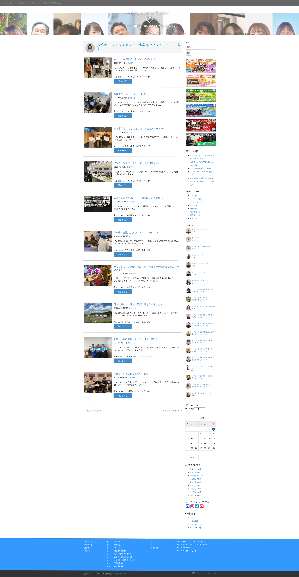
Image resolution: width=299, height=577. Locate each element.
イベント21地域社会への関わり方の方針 (120, 560)
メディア (87, 551)
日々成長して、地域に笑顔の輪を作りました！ (138, 304)
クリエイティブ (196, 202)
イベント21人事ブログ (182, 548)
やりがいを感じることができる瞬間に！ (135, 59)
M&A (153, 545)
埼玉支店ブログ (195, 492)
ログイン (193, 518)
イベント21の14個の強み (115, 566)
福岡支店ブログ (195, 495)
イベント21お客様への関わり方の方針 (120, 557)
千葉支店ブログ (195, 489)
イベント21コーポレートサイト (185, 551)
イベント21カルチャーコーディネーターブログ (191, 545)
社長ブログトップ (90, 542)
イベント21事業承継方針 (115, 563)
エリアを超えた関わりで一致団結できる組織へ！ (139, 198)
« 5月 (192, 457)
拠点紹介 (193, 209)
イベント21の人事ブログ (149, 13)
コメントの (195, 524)
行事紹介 (193, 218)
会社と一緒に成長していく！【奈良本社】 (136, 339)
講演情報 (87, 548)
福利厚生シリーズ (196, 215)
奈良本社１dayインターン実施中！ (132, 94)
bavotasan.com (210, 574)
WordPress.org (195, 527)
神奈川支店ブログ (196, 475)
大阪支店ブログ (195, 479)
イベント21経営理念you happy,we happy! (120, 545)
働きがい (193, 205)
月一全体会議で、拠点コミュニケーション (136, 232)
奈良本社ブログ (195, 469)
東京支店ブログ (195, 472)
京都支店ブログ (195, 485)
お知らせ (131, 63)
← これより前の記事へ (92, 410)
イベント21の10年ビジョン (116, 548)
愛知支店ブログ (195, 482)
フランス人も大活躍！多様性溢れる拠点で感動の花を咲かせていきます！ (146, 268)
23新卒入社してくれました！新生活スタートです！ (140, 128)
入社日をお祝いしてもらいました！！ (133, 373)
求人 (152, 542)
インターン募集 (196, 199)
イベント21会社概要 (113, 542)
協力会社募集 (155, 548)
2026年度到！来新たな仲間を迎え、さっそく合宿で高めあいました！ (202, 181)
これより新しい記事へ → (171, 410)
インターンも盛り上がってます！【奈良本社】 (138, 163)
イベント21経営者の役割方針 (116, 551)
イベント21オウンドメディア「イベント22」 (190, 542)
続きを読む (123, 81)
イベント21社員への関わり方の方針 (119, 554)
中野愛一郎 (88, 545)
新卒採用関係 (195, 212)
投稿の (194, 521)
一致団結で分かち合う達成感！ (202, 168)
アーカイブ (189, 409)
